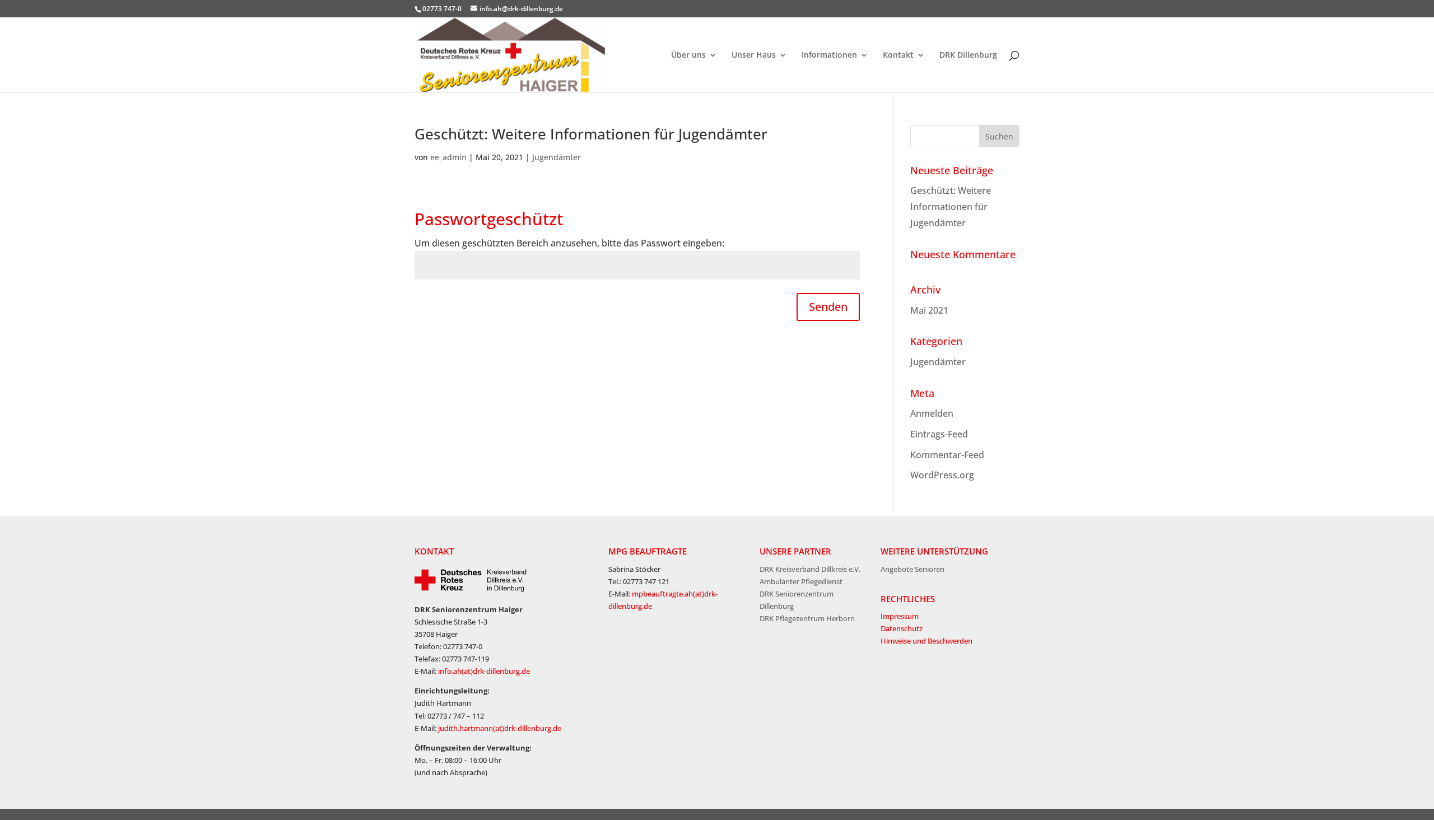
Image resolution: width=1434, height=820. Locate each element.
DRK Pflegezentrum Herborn (807, 618)
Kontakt (898, 55)
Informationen (829, 55)
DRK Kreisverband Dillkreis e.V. (810, 569)
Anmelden (931, 413)
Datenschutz (902, 628)
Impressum (900, 616)
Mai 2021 (929, 310)
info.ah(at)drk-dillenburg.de (484, 671)
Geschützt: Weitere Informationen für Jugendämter (591, 134)
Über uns (688, 55)
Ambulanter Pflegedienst (801, 581)
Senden (828, 306)
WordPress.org (942, 475)
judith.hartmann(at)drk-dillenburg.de (499, 728)
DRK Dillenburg (968, 55)
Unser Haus (754, 55)
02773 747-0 (442, 8)
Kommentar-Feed (947, 455)
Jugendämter (556, 157)
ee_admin (448, 157)
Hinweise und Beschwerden (926, 641)
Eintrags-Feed (939, 434)
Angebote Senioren (912, 569)
